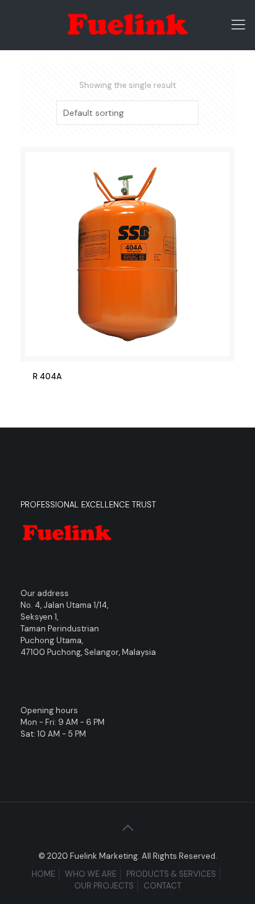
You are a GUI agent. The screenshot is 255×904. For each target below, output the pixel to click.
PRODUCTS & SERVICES (171, 874)
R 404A (47, 376)
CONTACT (162, 885)
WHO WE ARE (90, 874)
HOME (43, 874)
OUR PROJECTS (104, 885)
